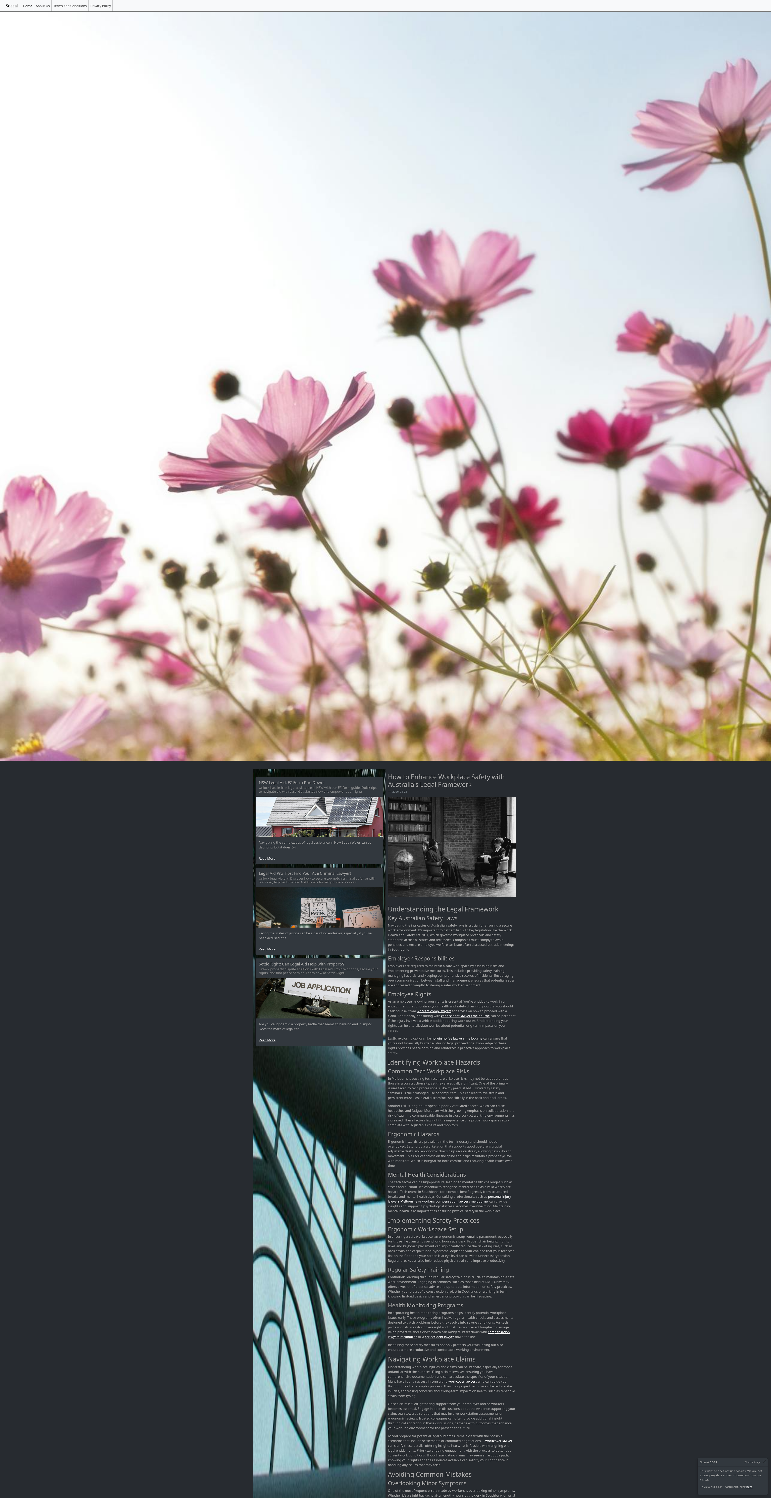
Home (28, 5)
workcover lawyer (498, 1441)
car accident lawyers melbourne (465, 1016)
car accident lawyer (439, 1337)
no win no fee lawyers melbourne (457, 1038)
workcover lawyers (462, 1381)
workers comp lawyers (434, 1011)
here (749, 1487)
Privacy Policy (100, 6)
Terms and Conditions (70, 6)
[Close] (764, 1462)
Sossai (12, 5)
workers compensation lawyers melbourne (455, 1201)
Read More (267, 858)
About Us (43, 6)
